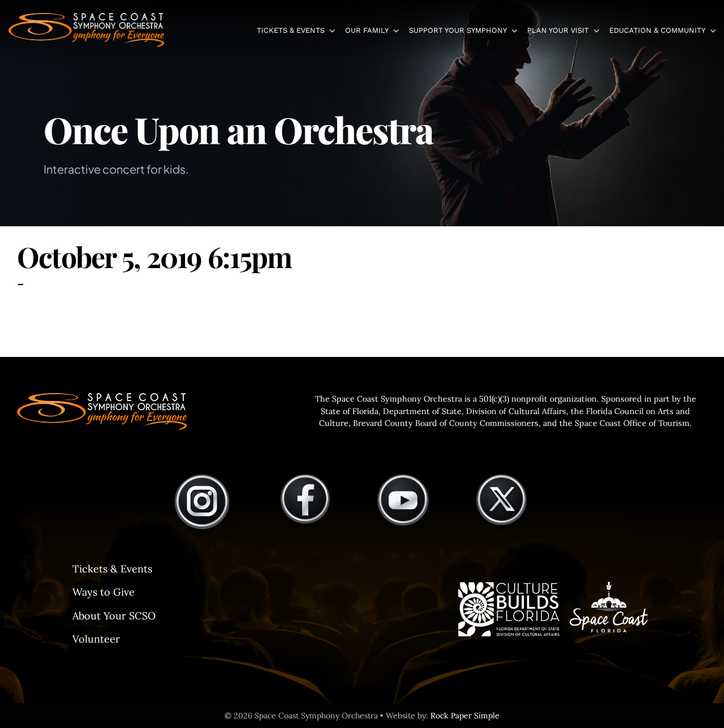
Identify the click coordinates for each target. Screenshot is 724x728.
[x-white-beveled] (502, 478)
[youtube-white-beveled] (403, 478)
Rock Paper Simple (464, 715)
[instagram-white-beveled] (202, 478)
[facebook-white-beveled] (305, 478)
